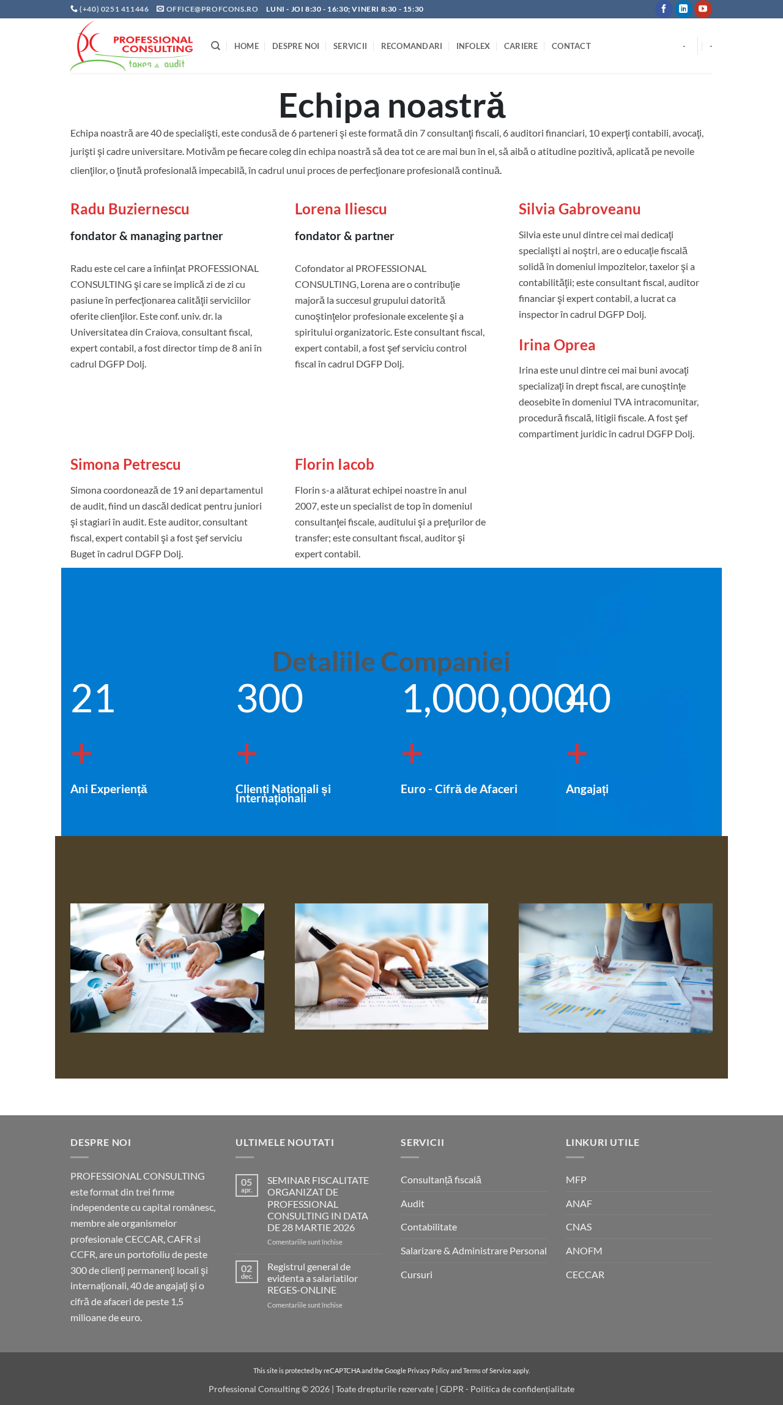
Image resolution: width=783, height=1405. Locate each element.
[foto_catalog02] (167, 968)
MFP (576, 1179)
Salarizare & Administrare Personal (474, 1250)
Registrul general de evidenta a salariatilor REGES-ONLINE (312, 1277)
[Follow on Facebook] (664, 9)
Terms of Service (487, 1370)
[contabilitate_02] (616, 968)
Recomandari (412, 46)
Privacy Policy (428, 1370)
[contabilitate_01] (392, 966)
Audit (413, 1203)
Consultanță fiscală (441, 1179)
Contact (571, 46)
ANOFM (584, 1250)
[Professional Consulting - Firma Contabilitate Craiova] (131, 46)
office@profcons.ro (212, 8)
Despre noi (296, 46)
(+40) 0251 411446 (115, 8)
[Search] (215, 46)
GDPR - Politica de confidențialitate (507, 1389)
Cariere (521, 46)
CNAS (579, 1226)
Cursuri (416, 1274)
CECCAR (585, 1274)
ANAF (579, 1203)
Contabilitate (429, 1226)
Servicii (350, 46)
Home (246, 46)
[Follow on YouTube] (703, 9)
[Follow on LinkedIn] (683, 9)
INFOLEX (473, 46)
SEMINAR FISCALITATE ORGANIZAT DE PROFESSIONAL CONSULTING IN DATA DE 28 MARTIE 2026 (318, 1203)
